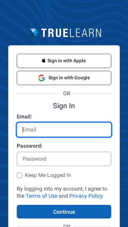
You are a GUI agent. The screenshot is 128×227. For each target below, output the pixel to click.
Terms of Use (41, 196)
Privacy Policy (86, 196)
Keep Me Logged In (48, 175)
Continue (64, 212)
